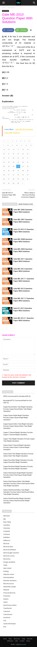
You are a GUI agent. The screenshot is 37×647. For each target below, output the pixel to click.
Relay (23, 639)
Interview (29, 639)
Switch (5, 602)
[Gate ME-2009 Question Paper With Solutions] (7, 251)
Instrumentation (8, 577)
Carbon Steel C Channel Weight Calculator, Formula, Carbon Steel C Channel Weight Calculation (17, 447)
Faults (5, 565)
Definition (6, 537)
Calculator (6, 525)
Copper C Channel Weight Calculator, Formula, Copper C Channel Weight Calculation (18, 433)
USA (4, 621)
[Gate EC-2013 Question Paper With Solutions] (7, 310)
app (4, 519)
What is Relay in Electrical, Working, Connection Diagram (28, 195)
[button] (34, 3)
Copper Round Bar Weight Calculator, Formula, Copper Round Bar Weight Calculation (18, 461)
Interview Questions (10, 580)
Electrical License (9, 556)
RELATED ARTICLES (9, 204)
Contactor (6, 534)
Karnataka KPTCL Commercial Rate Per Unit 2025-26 (17, 401)
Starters (6, 599)
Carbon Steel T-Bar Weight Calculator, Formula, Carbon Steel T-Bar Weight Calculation (18, 455)
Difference (6, 540)
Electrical (6, 543)
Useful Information (9, 624)
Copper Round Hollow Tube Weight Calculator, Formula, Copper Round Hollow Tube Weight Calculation (18, 409)
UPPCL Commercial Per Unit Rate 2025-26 (17, 396)
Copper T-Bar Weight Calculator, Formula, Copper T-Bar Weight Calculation (19, 440)
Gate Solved (11, 8)
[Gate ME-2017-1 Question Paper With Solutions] (7, 281)
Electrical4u (22, 644)
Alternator (6, 516)
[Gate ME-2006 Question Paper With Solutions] (7, 212)
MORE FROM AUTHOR (26, 204)
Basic (10, 639)
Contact (22, 641)
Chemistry (6, 528)
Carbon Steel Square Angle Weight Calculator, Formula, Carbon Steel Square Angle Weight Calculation (18, 475)
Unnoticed (6, 617)
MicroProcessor (8, 584)
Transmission (7, 614)
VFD (4, 627)
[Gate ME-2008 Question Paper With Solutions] (7, 241)
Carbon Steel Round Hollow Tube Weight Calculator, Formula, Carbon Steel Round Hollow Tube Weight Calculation (18, 492)
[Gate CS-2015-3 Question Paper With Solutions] (7, 231)
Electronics (6, 559)
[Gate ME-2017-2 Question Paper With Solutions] (7, 300)
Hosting (5, 571)
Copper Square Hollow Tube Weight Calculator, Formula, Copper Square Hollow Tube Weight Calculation (18, 426)
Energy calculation (9, 562)
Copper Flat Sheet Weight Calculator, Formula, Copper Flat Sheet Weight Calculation (18, 467)
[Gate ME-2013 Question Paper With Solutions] (7, 290)
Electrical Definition (9, 550)
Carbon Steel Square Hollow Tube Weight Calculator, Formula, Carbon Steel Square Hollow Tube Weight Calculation (18, 484)
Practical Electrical (9, 593)
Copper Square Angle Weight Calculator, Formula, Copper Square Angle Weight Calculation (16, 418)
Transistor (6, 611)
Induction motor (8, 574)
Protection (6, 596)
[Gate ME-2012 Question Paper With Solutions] (7, 271)
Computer (6, 531)
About (28, 641)
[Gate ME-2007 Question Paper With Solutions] (7, 221)
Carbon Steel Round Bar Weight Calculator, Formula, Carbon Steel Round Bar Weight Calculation (17, 501)
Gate (16, 641)
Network (6, 590)
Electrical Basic (8, 547)
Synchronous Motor (10, 605)
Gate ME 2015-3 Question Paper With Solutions (9, 195)
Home (4, 8)
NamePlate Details (9, 587)
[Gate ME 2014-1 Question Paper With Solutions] (7, 320)
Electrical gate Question (11, 553)
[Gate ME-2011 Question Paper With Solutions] (7, 261)
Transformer (7, 608)
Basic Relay (7, 522)
